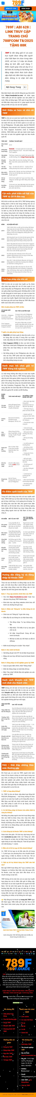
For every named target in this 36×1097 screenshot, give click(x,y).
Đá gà (23, 1023)
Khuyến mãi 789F (9, 1026)
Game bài (24, 1032)
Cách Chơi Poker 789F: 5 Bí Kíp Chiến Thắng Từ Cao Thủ (18, 930)
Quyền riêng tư (6, 990)
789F (4, 974)
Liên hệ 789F (25, 1085)
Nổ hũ (23, 1026)
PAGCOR (11, 149)
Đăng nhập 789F (8, 1050)
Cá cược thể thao (27, 1020)
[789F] (18, 3)
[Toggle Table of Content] (24, 87)
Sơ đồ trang (25, 993)
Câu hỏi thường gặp (9, 1019)
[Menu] (3, 3)
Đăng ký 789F (7, 1047)
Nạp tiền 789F (8, 1053)
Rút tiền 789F (7, 1057)
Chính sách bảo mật (15, 993)
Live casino (25, 1016)
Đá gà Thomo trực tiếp (27, 157)
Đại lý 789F (7, 1022)
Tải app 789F (7, 1060)
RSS (31, 993)
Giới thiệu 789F (26, 1044)
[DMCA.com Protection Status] (18, 1003)
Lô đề (14, 464)
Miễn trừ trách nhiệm (18, 990)
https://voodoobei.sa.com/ (18, 597)
